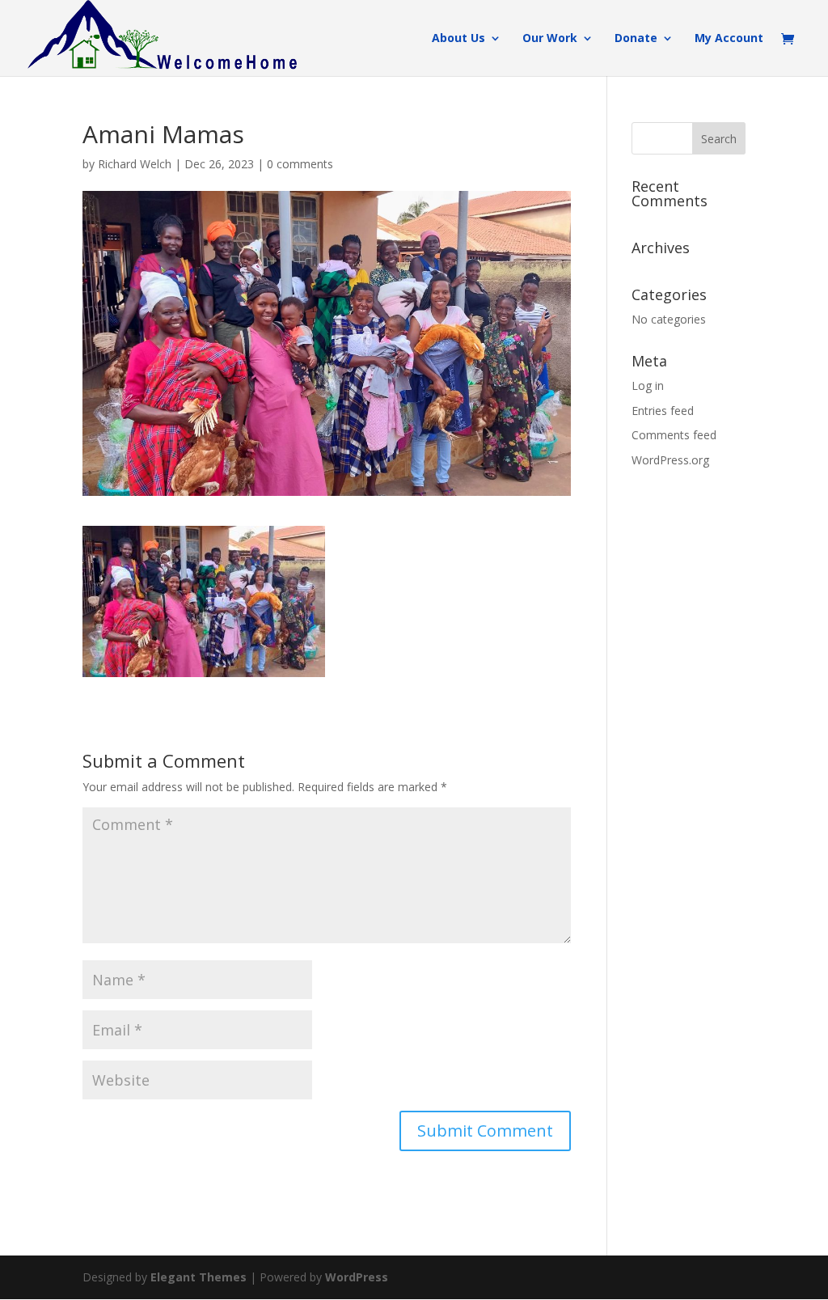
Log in (648, 385)
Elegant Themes (198, 1277)
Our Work (549, 38)
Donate (636, 38)
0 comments (300, 163)
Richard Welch (134, 163)
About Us (458, 38)
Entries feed (663, 410)
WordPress (356, 1277)
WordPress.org (670, 460)
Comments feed (674, 435)
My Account (729, 38)
